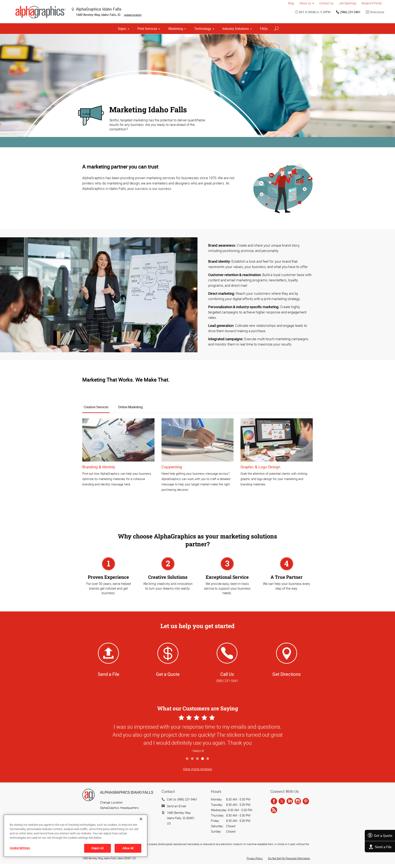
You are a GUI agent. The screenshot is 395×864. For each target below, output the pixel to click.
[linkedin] (289, 801)
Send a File (383, 846)
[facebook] (274, 801)
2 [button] (192, 758)
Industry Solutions (235, 28)
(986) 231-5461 (350, 12)
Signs (122, 28)
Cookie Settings (20, 848)
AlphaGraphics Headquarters (119, 808)
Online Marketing (130, 407)
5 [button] (207, 758)
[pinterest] (305, 801)
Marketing (175, 28)
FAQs (264, 28)
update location (133, 14)
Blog (291, 3)
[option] (197, 734)
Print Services (147, 28)
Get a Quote (383, 835)
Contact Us (326, 3)
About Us (305, 3)
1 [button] (187, 758)
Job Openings (347, 3)
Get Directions (286, 674)
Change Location (111, 802)
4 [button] (202, 758)
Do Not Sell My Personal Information (289, 858)
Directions (377, 12)
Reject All (97, 848)
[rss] (274, 810)
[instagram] (297, 801)
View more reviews (197, 769)
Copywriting (171, 467)
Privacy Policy (255, 858)
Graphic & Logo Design (260, 467)
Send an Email (176, 806)
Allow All (127, 848)
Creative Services (96, 407)
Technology (202, 28)
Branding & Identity (98, 467)
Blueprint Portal (372, 3)
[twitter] (281, 801)
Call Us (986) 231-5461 (182, 799)
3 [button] (197, 758)
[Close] (140, 818)
